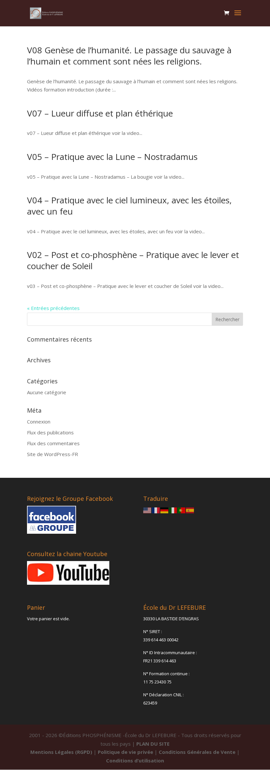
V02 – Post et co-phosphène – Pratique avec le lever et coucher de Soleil (133, 260)
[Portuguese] (181, 510)
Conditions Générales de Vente (197, 752)
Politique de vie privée (125, 752)
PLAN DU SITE (153, 743)
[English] (147, 510)
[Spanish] (190, 510)
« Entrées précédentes (53, 308)
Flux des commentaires (53, 443)
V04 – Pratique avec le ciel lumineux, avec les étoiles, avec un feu (129, 205)
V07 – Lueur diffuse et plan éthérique (100, 113)
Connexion (38, 421)
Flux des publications (50, 432)
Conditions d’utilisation (135, 760)
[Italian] (173, 510)
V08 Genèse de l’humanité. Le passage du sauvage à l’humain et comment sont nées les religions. (129, 55)
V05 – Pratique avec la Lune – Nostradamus (112, 157)
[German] (164, 510)
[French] (156, 510)
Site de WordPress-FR (52, 454)
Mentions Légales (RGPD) (61, 752)
